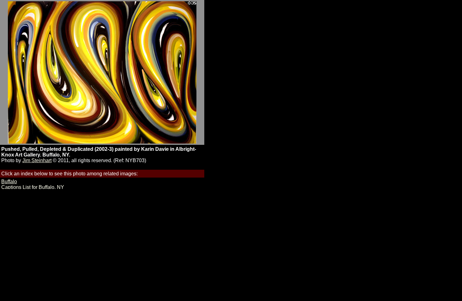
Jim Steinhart (37, 160)
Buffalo (9, 181)
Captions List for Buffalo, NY (32, 187)
